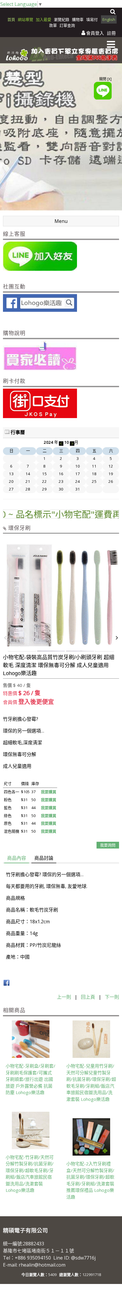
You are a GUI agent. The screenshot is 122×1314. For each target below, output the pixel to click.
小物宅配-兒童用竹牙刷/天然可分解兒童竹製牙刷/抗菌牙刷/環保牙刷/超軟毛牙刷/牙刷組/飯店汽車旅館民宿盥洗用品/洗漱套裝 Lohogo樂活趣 (91, 1082)
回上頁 (88, 997)
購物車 (78, 19)
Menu (61, 221)
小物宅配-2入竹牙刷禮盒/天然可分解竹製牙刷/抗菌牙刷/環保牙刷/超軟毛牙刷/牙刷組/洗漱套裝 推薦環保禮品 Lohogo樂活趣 (90, 1180)
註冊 (111, 33)
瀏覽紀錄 (62, 19)
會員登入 (95, 33)
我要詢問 (107, 845)
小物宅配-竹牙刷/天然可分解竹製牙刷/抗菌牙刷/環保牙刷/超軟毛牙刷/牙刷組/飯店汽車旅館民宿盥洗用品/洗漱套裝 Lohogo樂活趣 (30, 1173)
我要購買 (48, 791)
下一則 (112, 997)
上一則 (64, 997)
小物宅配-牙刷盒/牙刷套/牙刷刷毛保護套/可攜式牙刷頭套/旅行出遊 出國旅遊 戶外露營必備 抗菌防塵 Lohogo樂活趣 (30, 1079)
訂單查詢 (67, 25)
